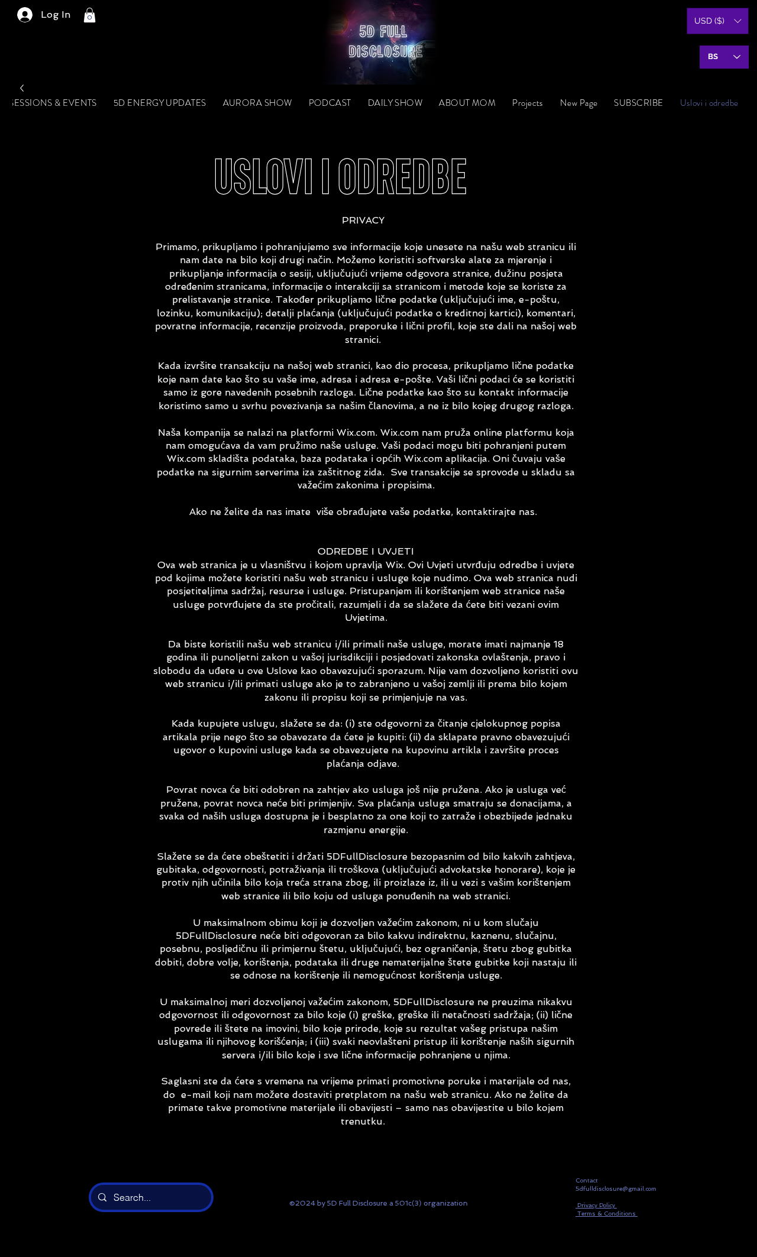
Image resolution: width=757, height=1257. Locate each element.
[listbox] (718, 21)
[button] (89, 15)
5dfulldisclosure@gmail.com (615, 1188)
